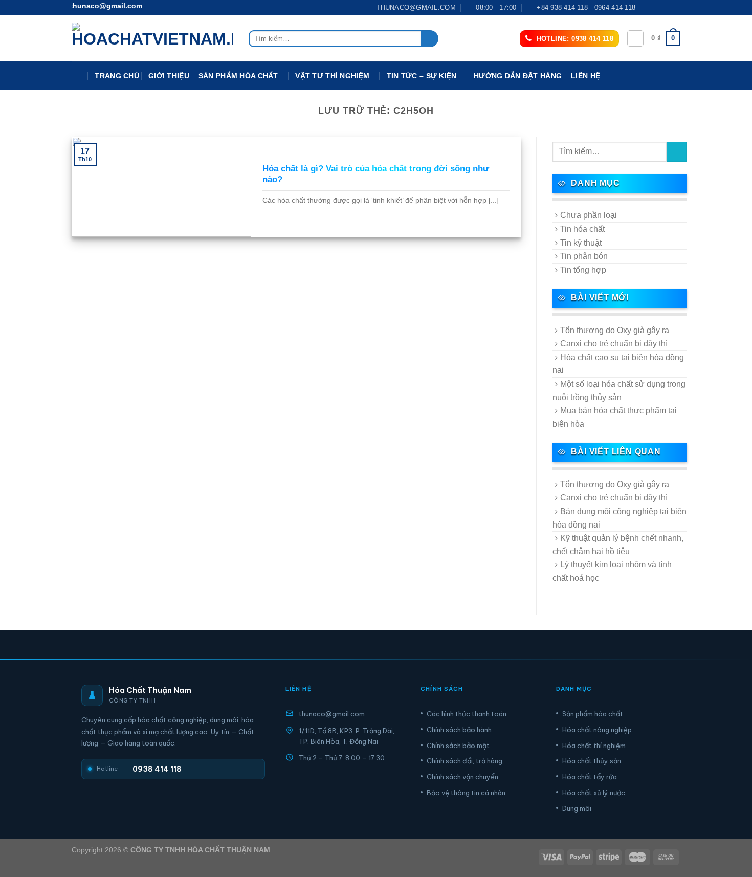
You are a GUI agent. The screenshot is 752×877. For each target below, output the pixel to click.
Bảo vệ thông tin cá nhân (466, 792)
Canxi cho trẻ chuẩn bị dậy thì (614, 343)
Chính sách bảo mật (458, 745)
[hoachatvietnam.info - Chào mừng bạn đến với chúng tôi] (152, 39)
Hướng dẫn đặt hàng (518, 76)
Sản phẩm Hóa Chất (238, 76)
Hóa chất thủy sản (591, 761)
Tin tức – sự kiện (422, 76)
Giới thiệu (168, 76)
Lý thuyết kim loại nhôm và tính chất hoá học (612, 571)
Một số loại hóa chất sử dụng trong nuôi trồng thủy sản (618, 391)
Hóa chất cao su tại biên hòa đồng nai (618, 364)
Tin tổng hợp (583, 270)
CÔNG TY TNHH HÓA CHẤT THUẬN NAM (200, 850)
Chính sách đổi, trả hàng (464, 761)
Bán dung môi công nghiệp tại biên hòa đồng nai (619, 518)
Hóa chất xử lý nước (593, 792)
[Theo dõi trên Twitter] (665, 7)
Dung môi (576, 808)
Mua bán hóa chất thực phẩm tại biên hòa (614, 417)
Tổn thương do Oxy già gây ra (614, 330)
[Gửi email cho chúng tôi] (675, 7)
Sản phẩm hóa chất (592, 714)
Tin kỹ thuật (581, 242)
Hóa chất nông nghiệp (597, 730)
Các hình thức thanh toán (466, 714)
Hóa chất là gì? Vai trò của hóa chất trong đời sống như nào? (375, 174)
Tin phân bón (584, 256)
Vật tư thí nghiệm (332, 76)
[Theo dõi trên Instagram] (656, 7)
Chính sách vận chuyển (462, 777)
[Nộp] (430, 39)
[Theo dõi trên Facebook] (646, 7)
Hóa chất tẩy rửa (589, 777)
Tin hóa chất (582, 229)
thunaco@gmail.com (332, 714)
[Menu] (78, 76)
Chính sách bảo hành (459, 730)
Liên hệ (585, 76)
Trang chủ (117, 76)
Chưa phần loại (588, 215)
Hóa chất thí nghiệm (594, 745)
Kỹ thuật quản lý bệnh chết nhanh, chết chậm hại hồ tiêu (617, 545)
